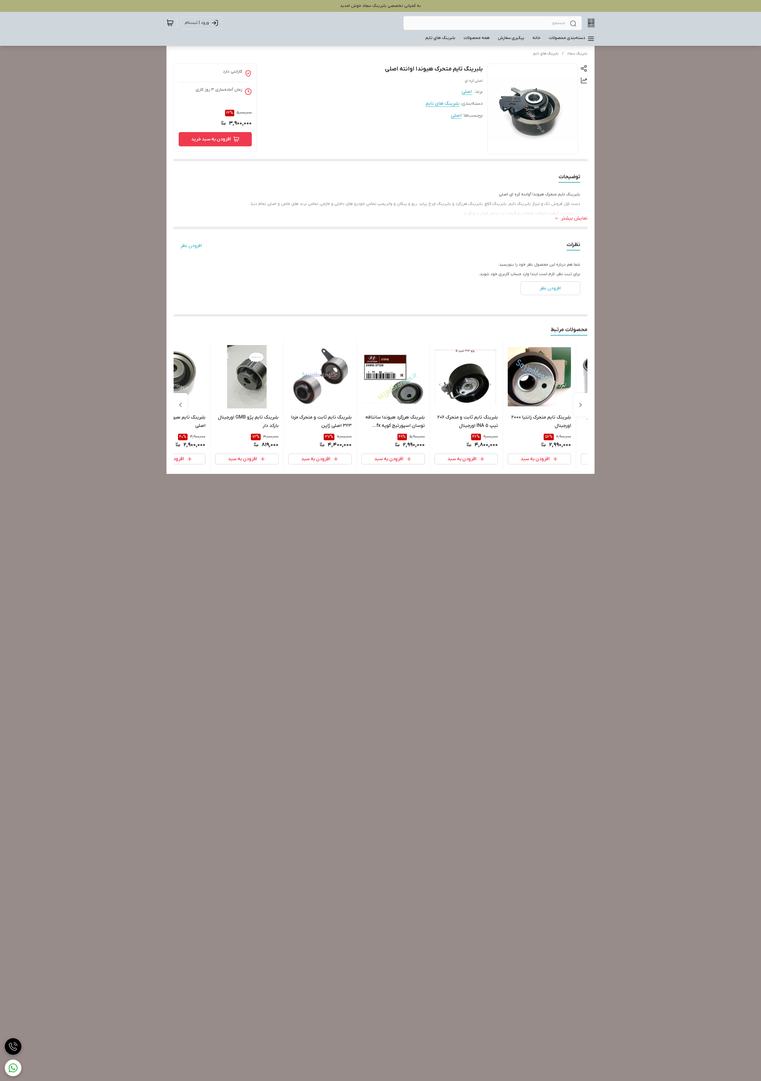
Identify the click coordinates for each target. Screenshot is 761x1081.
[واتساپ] (13, 1068)
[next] (180, 405)
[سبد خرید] (170, 22)
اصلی (467, 92)
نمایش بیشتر (574, 218)
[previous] (580, 405)
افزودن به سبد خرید (211, 139)
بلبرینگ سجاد (577, 53)
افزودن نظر (191, 246)
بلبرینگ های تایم (546, 53)
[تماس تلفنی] (13, 1046)
